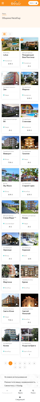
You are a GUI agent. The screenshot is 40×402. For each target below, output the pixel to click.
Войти (32, 3)
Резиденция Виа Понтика (28, 56)
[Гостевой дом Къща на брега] (29, 334)
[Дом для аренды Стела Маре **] (10, 207)
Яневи (25, 218)
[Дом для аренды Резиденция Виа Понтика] (29, 44)
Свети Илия (8, 311)
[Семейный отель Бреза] (29, 271)
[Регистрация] (36, 3)
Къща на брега (29, 345)
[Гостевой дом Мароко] (29, 78)
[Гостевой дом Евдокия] (29, 239)
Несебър (27, 191)
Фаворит (7, 153)
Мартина (7, 282)
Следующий (20, 399)
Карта (20, 393)
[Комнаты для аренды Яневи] (29, 207)
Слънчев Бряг (9, 223)
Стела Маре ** (9, 218)
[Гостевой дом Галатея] (29, 142)
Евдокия (26, 250)
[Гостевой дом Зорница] (10, 239)
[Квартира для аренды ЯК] (10, 110)
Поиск (33, 393)
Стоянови (26, 121)
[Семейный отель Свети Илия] (10, 300)
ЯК (4, 121)
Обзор (7, 159)
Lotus (5, 55)
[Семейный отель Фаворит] (10, 142)
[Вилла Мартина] (10, 271)
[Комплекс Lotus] (10, 44)
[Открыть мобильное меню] (3, 3)
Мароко (25, 89)
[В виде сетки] (4, 34)
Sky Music (7, 185)
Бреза (25, 282)
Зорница (7, 250)
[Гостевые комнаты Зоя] (10, 78)
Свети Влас (28, 351)
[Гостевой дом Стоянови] (29, 110)
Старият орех (28, 185)
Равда (7, 95)
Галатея (26, 153)
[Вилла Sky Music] (10, 174)
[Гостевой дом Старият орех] (29, 174)
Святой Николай (26, 312)
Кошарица (8, 60)
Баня (25, 255)
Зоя (4, 89)
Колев (6, 345)
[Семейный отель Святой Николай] (29, 300)
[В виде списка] (10, 34)
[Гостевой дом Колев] (10, 334)
